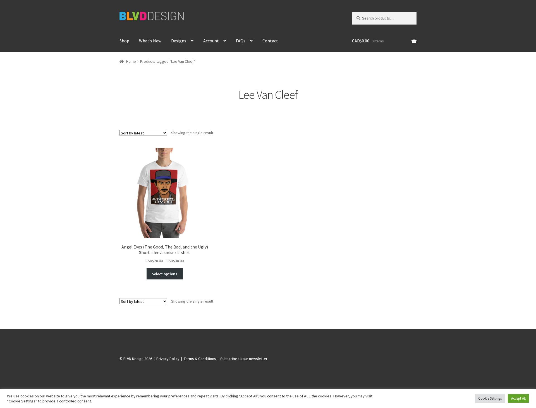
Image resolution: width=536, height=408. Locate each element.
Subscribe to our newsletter (243, 358)
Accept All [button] (518, 398)
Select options (164, 273)
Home (131, 61)
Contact (270, 41)
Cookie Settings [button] (490, 398)
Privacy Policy (168, 358)
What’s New (150, 41)
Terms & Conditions (200, 358)
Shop (124, 41)
